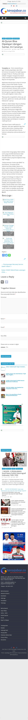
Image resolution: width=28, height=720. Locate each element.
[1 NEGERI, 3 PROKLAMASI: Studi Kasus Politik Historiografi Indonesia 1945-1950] (14, 453)
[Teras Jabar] (2, 18)
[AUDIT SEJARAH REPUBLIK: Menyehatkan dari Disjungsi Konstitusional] (5, 500)
